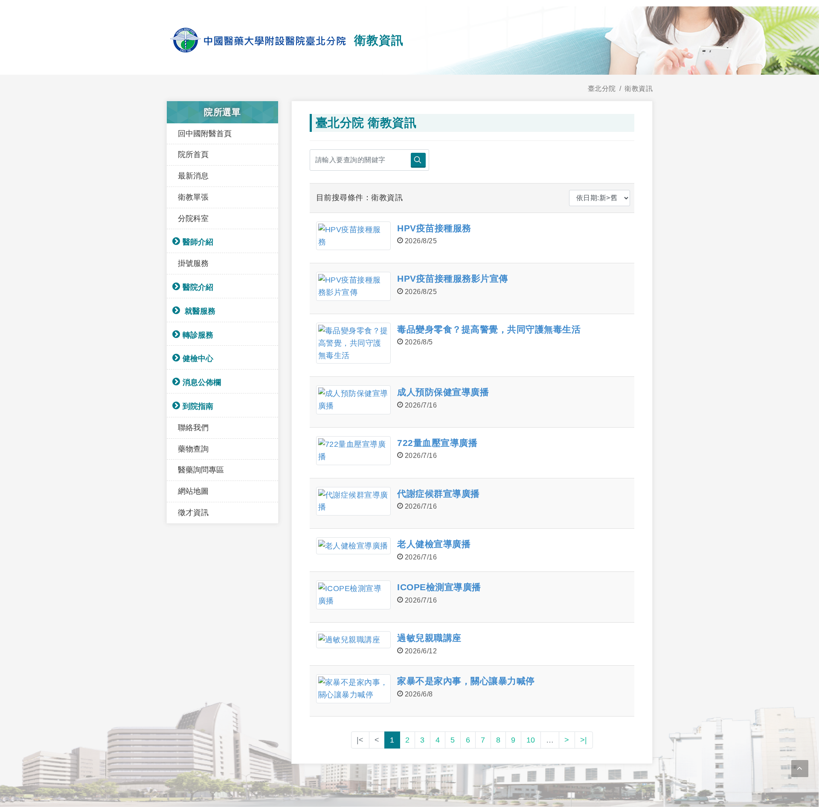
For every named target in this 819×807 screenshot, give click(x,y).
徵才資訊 (193, 512)
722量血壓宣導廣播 (437, 443)
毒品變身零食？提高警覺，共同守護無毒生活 (489, 329)
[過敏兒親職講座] (353, 639)
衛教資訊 (638, 88)
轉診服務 (198, 335)
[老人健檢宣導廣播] (353, 545)
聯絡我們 (193, 427)
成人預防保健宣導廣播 (443, 392)
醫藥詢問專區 (201, 470)
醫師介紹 (198, 242)
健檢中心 (198, 358)
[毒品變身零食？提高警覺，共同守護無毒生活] (353, 343)
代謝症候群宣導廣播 (438, 493)
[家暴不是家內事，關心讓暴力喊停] (353, 688)
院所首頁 (193, 154)
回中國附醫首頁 (205, 133)
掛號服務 (193, 263)
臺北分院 (602, 88)
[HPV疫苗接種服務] (353, 236)
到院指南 (198, 406)
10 (530, 740)
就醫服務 (199, 311)
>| (583, 740)
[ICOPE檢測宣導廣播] (353, 594)
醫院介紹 (198, 287)
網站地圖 (193, 491)
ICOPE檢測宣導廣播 (439, 587)
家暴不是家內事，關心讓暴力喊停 (466, 681)
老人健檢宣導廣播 (433, 544)
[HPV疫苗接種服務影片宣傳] (353, 286)
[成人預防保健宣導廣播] (353, 399)
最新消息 (193, 176)
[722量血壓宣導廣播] (353, 450)
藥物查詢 (193, 449)
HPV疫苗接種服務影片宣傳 (452, 278)
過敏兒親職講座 (429, 638)
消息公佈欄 (202, 382)
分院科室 (193, 218)
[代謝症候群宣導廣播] (353, 501)
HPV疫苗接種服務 (434, 228)
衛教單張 (193, 197)
